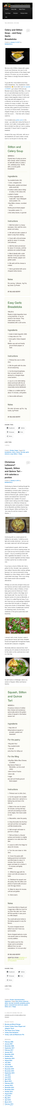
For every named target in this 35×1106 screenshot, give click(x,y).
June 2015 (8, 1077)
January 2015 (9, 1085)
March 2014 (8, 1102)
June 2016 (8, 1064)
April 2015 (8, 1079)
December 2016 (9, 1054)
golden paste (19, 120)
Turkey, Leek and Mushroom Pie (14, 1034)
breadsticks (8, 452)
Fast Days (7, 13)
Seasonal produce (19, 999)
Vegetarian (8, 1001)
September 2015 (9, 1073)
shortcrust (20, 1005)
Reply (20, 454)
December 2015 (9, 1069)
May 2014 (7, 1098)
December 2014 (9, 1087)
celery (13, 452)
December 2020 (9, 1046)
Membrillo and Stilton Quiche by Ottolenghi (17, 959)
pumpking (22, 1003)
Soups (16, 450)
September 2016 (9, 1058)
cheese (18, 452)
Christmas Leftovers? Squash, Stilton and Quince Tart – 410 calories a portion (13, 469)
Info (6, 17)
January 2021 (9, 1044)
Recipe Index (24, 13)
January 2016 (9, 1067)
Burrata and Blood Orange (13, 1024)
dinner (6, 1003)
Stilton (15, 454)
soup (11, 454)
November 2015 (9, 1071)
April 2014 (8, 1100)
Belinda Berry (8, 44)
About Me (13, 9)
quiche (28, 1003)
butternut (25, 1001)
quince (6, 1005)
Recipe (12, 450)
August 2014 (8, 1094)
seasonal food (13, 1005)
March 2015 (8, 1081)
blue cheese (19, 1001)
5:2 (24, 450)
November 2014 (9, 1089)
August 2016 (8, 1060)
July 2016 (7, 1062)
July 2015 (7, 1075)
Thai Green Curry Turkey (12, 1030)
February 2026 (9, 1042)
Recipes (15, 13)
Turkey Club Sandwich (11, 1032)
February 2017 (9, 1050)
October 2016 (9, 1056)
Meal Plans (22, 9)
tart (10, 1006)
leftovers (7, 454)
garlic (27, 452)
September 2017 (9, 1048)
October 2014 (9, 1091)
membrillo (16, 1003)
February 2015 (9, 1083)
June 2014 (8, 1096)
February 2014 (9, 1104)
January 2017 (9, 1052)
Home (6, 9)
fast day (23, 452)
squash (26, 1005)
